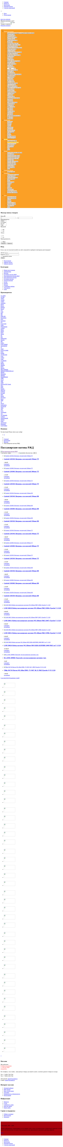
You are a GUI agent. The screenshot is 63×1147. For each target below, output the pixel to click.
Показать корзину (6, 25)
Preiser (2, 388)
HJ (1, 335)
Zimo (2, 421)
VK (2, 414)
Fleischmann (4, 326)
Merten (2, 368)
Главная (6, 439)
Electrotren (3, 318)
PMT (2, 387)
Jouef (2, 349)
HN (2, 337)
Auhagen (3, 303)
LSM (2, 362)
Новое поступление (9, 270)
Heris (2, 332)
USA (2, 411)
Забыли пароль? (8, 263)
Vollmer (3, 416)
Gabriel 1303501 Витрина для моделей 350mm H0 (21, 521)
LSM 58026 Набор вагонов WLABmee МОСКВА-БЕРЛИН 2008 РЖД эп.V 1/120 (32, 645)
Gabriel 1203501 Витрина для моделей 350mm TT (21, 484)
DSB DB (3, 316)
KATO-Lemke (4, 350)
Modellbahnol (4, 377)
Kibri (2, 351)
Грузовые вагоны (9, 279)
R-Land (3, 393)
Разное (6, 283)
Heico (2, 329)
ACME (3, 297)
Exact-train (3, 323)
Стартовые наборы (9, 286)
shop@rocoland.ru (12, 1078)
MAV (2, 366)
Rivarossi (3, 397)
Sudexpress (4, 405)
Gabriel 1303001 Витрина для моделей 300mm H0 (21, 509)
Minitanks (3, 374)
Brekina (3, 307)
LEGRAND (4, 354)
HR (2, 341)
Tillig (2, 408)
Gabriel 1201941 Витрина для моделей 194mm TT (21, 459)
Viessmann (3, 412)
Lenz (2, 356)
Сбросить (9, 243)
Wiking (2, 419)
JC (1, 347)
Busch (2, 309)
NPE (2, 381)
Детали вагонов (8, 280)
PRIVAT (3, 390)
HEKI (2, 331)
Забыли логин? (8, 262)
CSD (2, 312)
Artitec (2, 301)
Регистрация (7, 260)
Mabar (2, 363)
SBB (2, 400)
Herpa (2, 334)
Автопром (3, 422)
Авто (5, 289)
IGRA (2, 343)
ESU (2, 319)
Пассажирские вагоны (10, 277)
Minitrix (3, 375)
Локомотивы (7, 271)
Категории (7, 440)
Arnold (2, 300)
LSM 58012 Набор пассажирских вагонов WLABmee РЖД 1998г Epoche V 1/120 (32, 633)
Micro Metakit (4, 369)
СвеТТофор (4, 425)
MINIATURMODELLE (7, 371)
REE (2, 394)
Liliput (2, 357)
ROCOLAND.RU (5, 19)
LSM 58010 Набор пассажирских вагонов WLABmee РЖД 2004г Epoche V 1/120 (32, 608)
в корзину (6, 464)
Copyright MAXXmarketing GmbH (10, 678)
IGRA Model (4, 344)
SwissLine (3, 406)
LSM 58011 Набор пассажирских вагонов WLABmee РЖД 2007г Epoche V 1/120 (32, 620)
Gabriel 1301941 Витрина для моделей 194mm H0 (21, 496)
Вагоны (6, 273)
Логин (2, 252)
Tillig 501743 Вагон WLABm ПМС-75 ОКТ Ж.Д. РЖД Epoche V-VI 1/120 (29, 670)
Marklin (3, 365)
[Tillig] (3, 225)
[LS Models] (3, 222)
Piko (2, 385)
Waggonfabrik (4, 418)
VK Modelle (4, 415)
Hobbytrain (4, 338)
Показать (3, 243)
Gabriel (3, 328)
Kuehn (2, 353)
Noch (2, 380)
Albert (2, 298)
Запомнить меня (7, 256)
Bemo (2, 304)
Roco (2, 399)
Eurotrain (3, 320)
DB (2, 313)
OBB (2, 383)
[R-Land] (3, 223)
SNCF (2, 403)
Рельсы (6, 285)
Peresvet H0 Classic (6, 384)
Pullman (3, 391)
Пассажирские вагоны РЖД (12, 276)
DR (2, 315)
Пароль (3, 254)
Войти (2, 258)
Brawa (2, 306)
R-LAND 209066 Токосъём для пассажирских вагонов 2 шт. (25, 658)
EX (1, 322)
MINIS (2, 372)
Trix (2, 409)
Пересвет (3, 424)
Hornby (3, 340)
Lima (2, 359)
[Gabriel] (3, 221)
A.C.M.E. (3, 295)
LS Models (3, 360)
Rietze (2, 396)
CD (2, 310)
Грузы (5, 282)
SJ (1, 402)
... (16, 218)
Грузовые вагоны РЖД (10, 274)
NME (2, 378)
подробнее (7, 465)
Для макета (7, 288)
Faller (2, 325)
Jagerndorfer (4, 346)
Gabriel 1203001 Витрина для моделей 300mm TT (21, 471)
